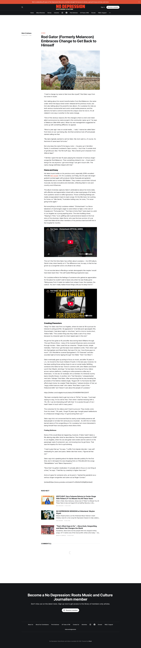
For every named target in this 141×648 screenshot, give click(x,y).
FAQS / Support (102, 12)
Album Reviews (40, 12)
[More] (110, 13)
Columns (56, 12)
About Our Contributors (42, 624)
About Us (30, 624)
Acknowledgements (70, 629)
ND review (54, 176)
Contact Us (76, 624)
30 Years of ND (84, 12)
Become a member (113, 7)
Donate (93, 12)
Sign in (103, 7)
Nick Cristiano (26, 33)
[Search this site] (22, 7)
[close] (139, 2)
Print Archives (74, 12)
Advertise (84, 624)
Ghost (90, 641)
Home (32, 12)
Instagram (90, 624)
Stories (49, 12)
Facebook (94, 624)
